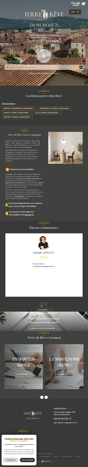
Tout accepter (27, 460)
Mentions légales (44, 456)
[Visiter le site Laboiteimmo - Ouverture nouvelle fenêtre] (48, 461)
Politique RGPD (67, 456)
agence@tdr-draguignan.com (65, 422)
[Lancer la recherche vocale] (44, 55)
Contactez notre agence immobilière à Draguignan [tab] (21, 213)
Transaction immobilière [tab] (22, 169)
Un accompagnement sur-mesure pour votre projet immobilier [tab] (25, 205)
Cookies (78, 456)
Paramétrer (10, 460)
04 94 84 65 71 (62, 418)
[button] (46, 304)
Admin (56, 456)
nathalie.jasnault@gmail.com (44, 266)
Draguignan (19, 196)
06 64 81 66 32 (38, 264)
